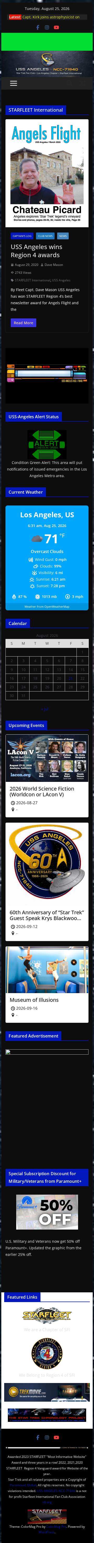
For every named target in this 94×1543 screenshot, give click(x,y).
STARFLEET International (32, 280)
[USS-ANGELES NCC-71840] (46, 54)
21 (71, 678)
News (63, 236)
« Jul (45, 708)
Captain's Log (22, 236)
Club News (45, 236)
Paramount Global (23, 1485)
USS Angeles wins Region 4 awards (36, 250)
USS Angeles (61, 280)
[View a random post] (82, 83)
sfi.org (47, 1502)
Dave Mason (54, 264)
